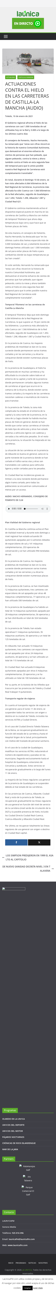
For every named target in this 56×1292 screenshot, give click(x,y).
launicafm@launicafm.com (22, 1239)
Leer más (38, 1287)
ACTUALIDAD (10, 77)
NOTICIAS (32, 1263)
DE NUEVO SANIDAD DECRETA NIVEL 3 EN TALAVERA (26, 868)
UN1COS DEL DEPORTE (13, 1125)
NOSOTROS (43, 1263)
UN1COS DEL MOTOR (12, 1131)
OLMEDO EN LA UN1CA (13, 1119)
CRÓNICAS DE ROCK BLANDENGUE (19, 1143)
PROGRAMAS (21, 1263)
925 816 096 (18, 1233)
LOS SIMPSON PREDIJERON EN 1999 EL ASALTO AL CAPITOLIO (29, 857)
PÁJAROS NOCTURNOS (13, 1137)
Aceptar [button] (27, 1288)
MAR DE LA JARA (10, 1149)
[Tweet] (39, 842)
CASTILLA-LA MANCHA (26, 77)
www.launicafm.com (17, 1245)
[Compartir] (16, 842)
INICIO (10, 1263)
